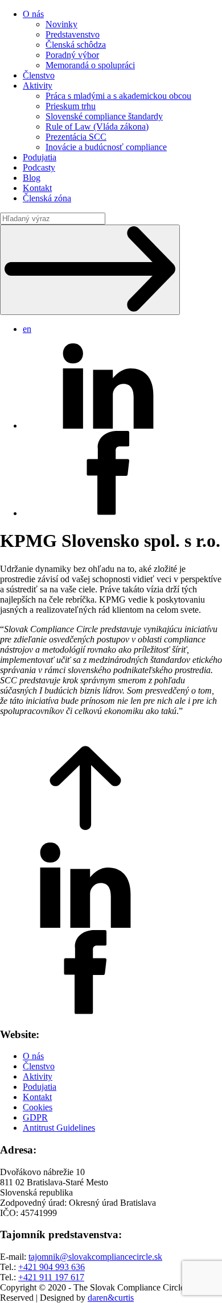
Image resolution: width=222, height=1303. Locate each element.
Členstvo (39, 75)
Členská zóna (47, 198)
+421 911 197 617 (51, 1277)
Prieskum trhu (71, 106)
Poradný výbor (72, 55)
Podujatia (39, 157)
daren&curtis (111, 1297)
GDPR (35, 1117)
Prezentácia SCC (76, 137)
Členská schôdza (76, 44)
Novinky (61, 24)
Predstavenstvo (73, 34)
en (27, 329)
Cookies (37, 1107)
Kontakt (37, 188)
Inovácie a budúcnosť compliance (106, 147)
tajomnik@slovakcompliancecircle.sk (95, 1256)
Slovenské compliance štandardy (104, 116)
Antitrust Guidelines (59, 1127)
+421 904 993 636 (51, 1267)
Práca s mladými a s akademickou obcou (118, 96)
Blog (31, 177)
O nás (33, 14)
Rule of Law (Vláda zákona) (97, 126)
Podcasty (39, 167)
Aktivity (37, 85)
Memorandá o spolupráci (90, 65)
